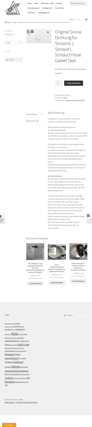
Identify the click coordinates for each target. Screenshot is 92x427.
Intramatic (8, 334)
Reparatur (10, 354)
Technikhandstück (24, 374)
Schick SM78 (22, 358)
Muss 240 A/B (14, 345)
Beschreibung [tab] (31, 114)
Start (9, 22)
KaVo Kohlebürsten (12, 338)
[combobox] (14, 42)
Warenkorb (31, 13)
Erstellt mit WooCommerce (27, 402)
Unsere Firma (59, 8)
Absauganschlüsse (10, 323)
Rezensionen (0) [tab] (32, 121)
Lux (20, 341)
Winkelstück (18, 382)
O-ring (14, 22)
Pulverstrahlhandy (20, 351)
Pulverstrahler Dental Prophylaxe (14, 348)
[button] (48, 32)
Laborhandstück (11, 341)
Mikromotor (25, 341)
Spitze (7, 374)
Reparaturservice (33, 8)
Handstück (20, 329)
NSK (20, 344)
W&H (28, 378)
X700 (27, 382)
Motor (7, 344)
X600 (24, 382)
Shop (36, 3)
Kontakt (59, 3)
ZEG (6, 385)
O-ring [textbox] (13, 43)
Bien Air (17, 326)
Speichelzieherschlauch (16, 370)
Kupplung (20, 338)
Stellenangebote (43, 13)
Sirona (72, 100)
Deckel (22, 326)
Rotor (18, 354)
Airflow (17, 324)
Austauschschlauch (9, 326)
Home (30, 3)
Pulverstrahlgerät (10, 351)
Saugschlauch (12, 358)
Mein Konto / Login (47, 3)
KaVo (14, 334)
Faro (14, 329)
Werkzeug (10, 381)
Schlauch (9, 362)
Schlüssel (18, 362)
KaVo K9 (21, 334)
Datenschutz (10, 402)
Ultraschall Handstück (20, 378)
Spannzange (24, 367)
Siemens (8, 367)
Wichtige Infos (47, 8)
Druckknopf (8, 330)
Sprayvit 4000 (80, 100)
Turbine (9, 377)
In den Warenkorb (73, 83)
